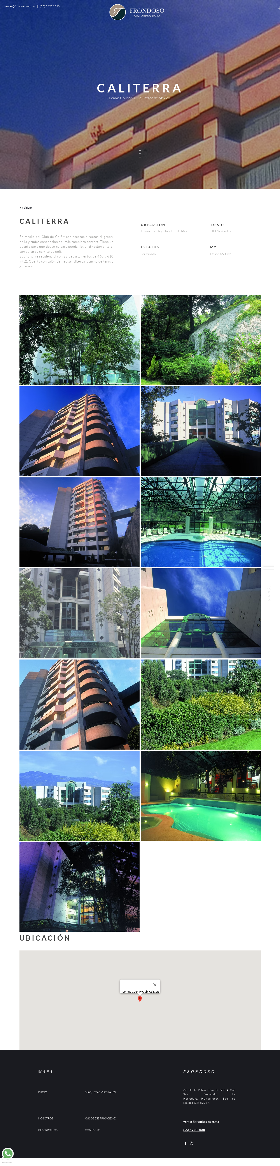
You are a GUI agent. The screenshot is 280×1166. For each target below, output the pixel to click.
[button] (269, 583)
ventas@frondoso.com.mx (19, 6)
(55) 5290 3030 (50, 6)
